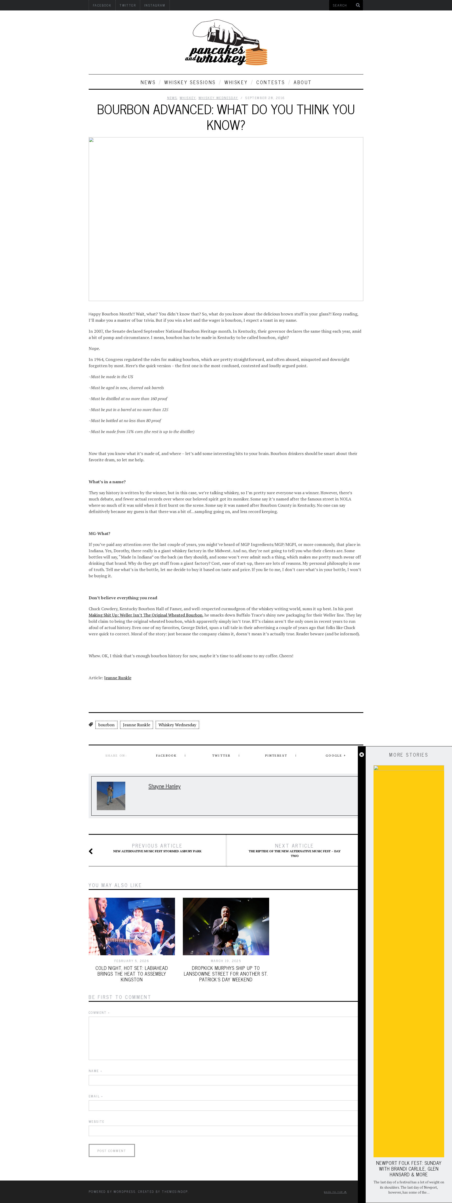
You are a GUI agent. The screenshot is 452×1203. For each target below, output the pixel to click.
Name (95, 1070)
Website (97, 1121)
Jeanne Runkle (117, 678)
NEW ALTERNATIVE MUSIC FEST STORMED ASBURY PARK (157, 848)
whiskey (236, 82)
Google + (336, 755)
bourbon (106, 725)
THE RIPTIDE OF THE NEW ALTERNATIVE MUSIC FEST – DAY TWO (295, 850)
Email (96, 1096)
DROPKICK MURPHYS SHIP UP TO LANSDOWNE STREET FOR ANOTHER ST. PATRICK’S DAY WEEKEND (226, 973)
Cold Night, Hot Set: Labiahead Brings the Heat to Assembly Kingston (131, 973)
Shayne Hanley (165, 785)
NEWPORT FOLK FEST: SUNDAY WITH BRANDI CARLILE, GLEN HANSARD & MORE (409, 1168)
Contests (270, 82)
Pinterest (276, 755)
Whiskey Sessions (190, 82)
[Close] (361, 755)
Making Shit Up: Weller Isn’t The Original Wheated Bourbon (145, 615)
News (148, 82)
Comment (99, 1012)
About (303, 82)
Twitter (221, 755)
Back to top (334, 1192)
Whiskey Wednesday (218, 97)
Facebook (166, 755)
